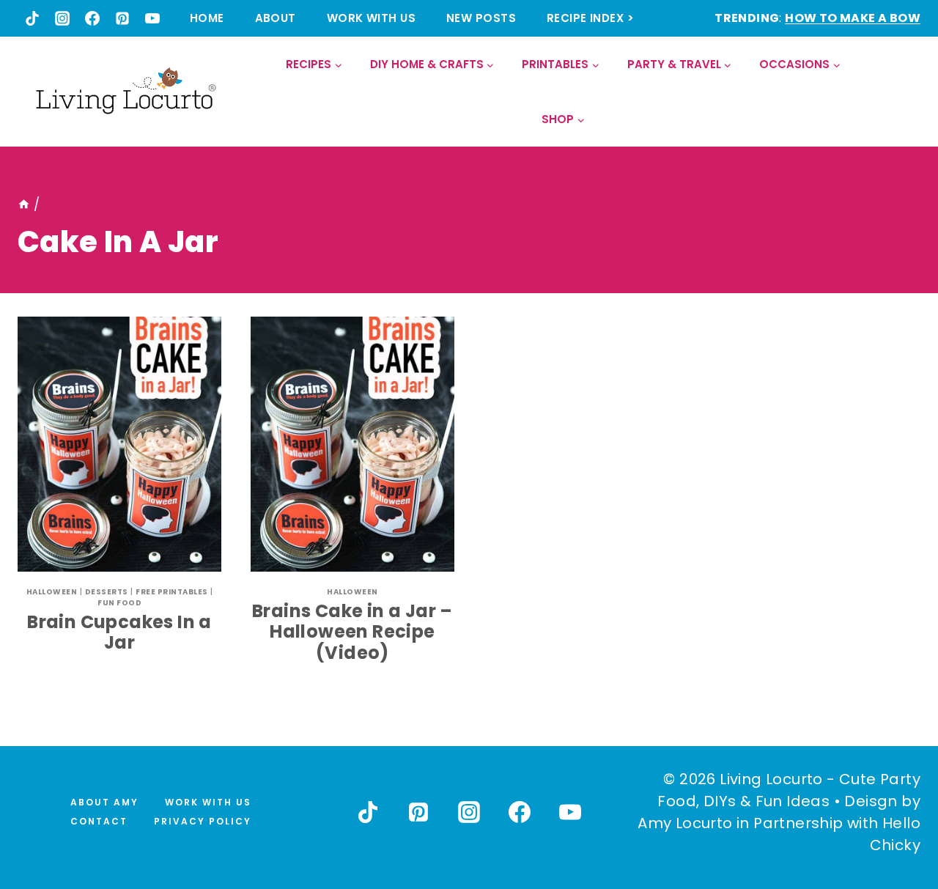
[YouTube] (152, 18)
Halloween (52, 591)
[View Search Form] (908, 92)
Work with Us (371, 18)
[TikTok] (32, 18)
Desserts (106, 591)
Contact (99, 821)
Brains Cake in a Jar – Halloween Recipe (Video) (352, 632)
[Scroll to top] (895, 824)
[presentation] (119, 444)
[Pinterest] (122, 18)
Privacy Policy (202, 821)
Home (207, 18)
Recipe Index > (590, 18)
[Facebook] (92, 18)
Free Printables (172, 591)
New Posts (481, 18)
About (275, 18)
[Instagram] (62, 18)
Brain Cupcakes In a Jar (119, 632)
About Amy (104, 802)
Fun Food (119, 602)
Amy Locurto (685, 823)
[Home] (24, 204)
